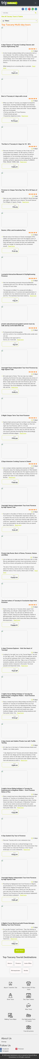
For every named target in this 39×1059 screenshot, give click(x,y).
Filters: (7, 21)
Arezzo (10, 963)
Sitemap (3, 1041)
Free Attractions (29, 1031)
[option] (10, 72)
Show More (19, 950)
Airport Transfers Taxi (10, 987)
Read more (25, 116)
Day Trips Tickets (28, 999)
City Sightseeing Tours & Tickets (28, 1020)
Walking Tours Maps (10, 1019)
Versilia (26, 970)
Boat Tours (10, 999)
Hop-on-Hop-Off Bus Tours (28, 988)
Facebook (6, 1049)
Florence (18, 963)
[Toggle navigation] (35, 3)
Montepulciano (15, 970)
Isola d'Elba (27, 963)
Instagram (6, 1051)
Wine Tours (28, 1009)
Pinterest (21, 1049)
